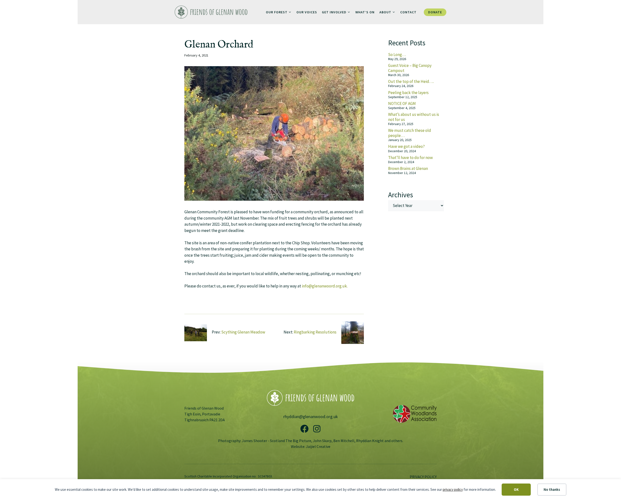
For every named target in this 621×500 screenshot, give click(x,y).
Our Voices (306, 12)
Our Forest (276, 12)
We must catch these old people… (409, 133)
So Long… (397, 54)
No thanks (552, 489)
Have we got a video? (406, 146)
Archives (400, 194)
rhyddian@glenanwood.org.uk (310, 416)
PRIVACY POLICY (423, 476)
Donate (435, 12)
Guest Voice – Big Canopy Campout (410, 68)
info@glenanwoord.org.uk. (325, 286)
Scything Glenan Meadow (243, 332)
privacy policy (453, 489)
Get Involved (334, 12)
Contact (408, 12)
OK (516, 489)
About (385, 12)
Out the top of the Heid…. (411, 81)
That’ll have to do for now (410, 157)
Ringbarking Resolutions (315, 332)
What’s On (365, 12)
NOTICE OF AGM (402, 103)
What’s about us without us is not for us (413, 117)
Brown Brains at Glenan (408, 168)
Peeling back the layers (408, 92)
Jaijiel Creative (318, 446)
